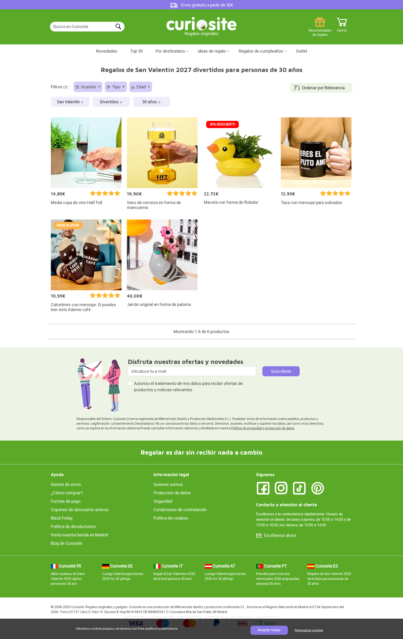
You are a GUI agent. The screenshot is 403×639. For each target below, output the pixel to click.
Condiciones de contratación (180, 509)
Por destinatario (170, 51)
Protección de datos (172, 492)
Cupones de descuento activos (80, 509)
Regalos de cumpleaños (261, 51)
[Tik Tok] (299, 487)
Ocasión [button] (88, 86)
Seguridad (162, 501)
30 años (150, 101)
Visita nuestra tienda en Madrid (79, 534)
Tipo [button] (116, 86)
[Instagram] (281, 487)
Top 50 (136, 51)
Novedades (106, 51)
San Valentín (69, 101)
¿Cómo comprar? (67, 492)
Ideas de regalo (212, 51)
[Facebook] (263, 487)
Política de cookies (170, 518)
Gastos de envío (66, 484)
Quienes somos (168, 484)
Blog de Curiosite (66, 543)
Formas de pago (65, 501)
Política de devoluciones (73, 526)
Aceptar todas (269, 630)
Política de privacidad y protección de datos (263, 428)
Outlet (301, 51)
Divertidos (110, 101)
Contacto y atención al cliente (286, 504)
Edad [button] (141, 86)
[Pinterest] (318, 487)
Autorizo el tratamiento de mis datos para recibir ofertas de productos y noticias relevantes (188, 386)
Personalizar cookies (309, 630)
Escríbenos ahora (280, 535)
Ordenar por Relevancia (323, 87)
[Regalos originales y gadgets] (201, 23)
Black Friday (62, 518)
